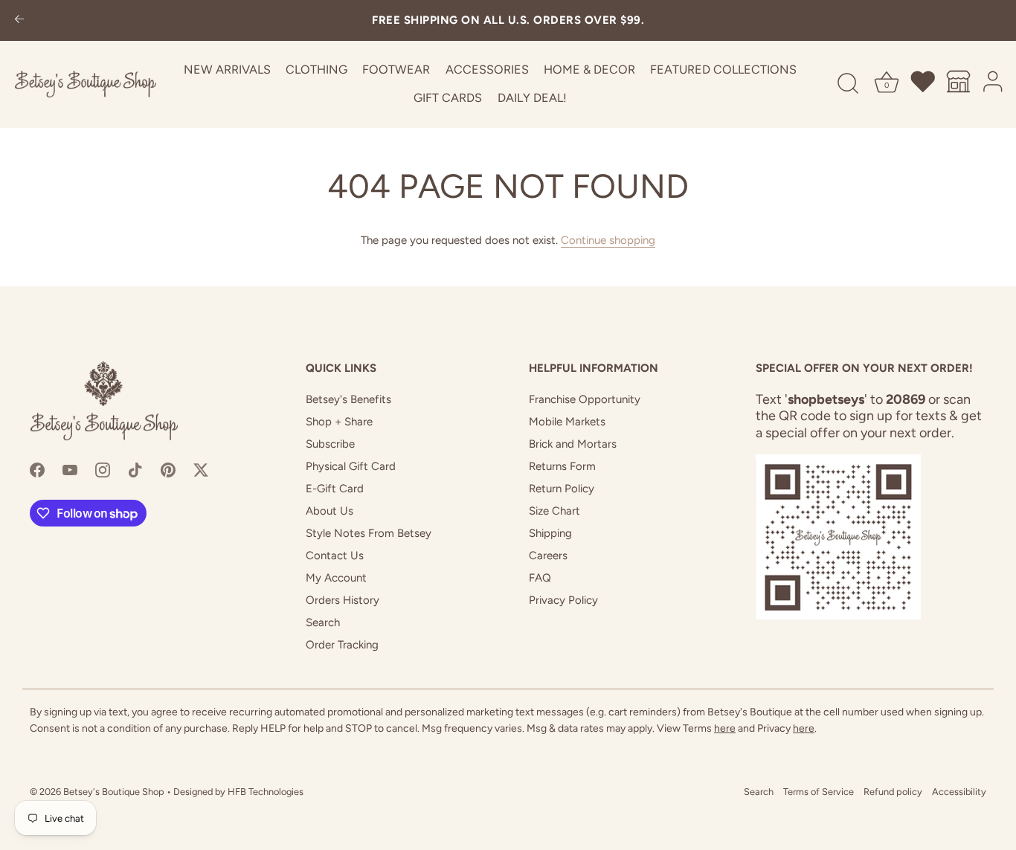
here (725, 728)
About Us (329, 511)
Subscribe (330, 444)
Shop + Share (339, 421)
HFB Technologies (265, 791)
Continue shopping (608, 240)
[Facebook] (37, 469)
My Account (336, 578)
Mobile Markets (567, 421)
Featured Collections (723, 69)
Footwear (396, 69)
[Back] (19, 20)
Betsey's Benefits (348, 399)
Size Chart (554, 511)
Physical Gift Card (351, 466)
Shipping (550, 533)
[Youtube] (69, 469)
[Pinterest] (168, 469)
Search (323, 622)
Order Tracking (342, 644)
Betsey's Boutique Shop (113, 791)
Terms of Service (818, 791)
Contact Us (335, 555)
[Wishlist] (924, 84)
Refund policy (893, 791)
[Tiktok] (135, 469)
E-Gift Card (335, 488)
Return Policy (561, 488)
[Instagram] (102, 469)
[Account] (994, 84)
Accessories (487, 69)
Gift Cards (448, 98)
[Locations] (959, 84)
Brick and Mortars (573, 444)
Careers (548, 555)
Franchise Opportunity (584, 399)
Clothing (316, 69)
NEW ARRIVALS (227, 69)
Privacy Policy (563, 600)
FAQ (540, 578)
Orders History (342, 600)
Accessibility (959, 791)
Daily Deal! (532, 98)
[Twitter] (200, 469)
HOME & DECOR (589, 69)
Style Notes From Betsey (368, 533)
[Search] (848, 84)
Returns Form (562, 466)
